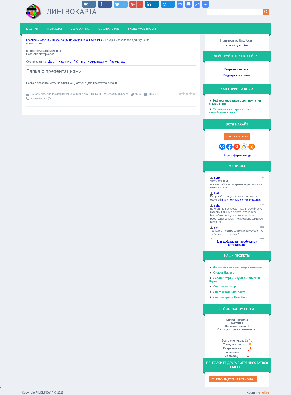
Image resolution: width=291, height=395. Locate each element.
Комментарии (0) (40, 98)
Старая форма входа (237, 155)
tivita (138, 94)
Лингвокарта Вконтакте (229, 291)
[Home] (34, 13)
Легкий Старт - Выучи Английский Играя (234, 279)
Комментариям (97, 61)
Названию (64, 61)
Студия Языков (223, 272)
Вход (246, 45)
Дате (51, 61)
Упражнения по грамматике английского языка (230, 111)
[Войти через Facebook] (229, 147)
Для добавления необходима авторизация (237, 243)
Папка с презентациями (54, 71)
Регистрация (233, 45)
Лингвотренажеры (225, 286)
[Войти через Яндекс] (236, 147)
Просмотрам (117, 61)
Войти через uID (237, 136)
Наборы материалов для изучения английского (59, 94)
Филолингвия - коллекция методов (237, 267)
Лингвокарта (72, 11)
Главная (31, 40)
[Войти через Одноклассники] (251, 147)
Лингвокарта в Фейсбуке (230, 297)
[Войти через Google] (244, 146)
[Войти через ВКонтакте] (222, 147)
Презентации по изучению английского (77, 40)
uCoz (265, 392)
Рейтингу (79, 61)
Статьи (44, 40)
